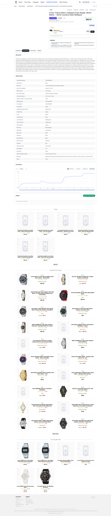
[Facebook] (94, 6)
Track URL (92, 25)
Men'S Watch (69, 9)
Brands (42, 2)
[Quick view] (18, 213)
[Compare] (18, 218)
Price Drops (27, 2)
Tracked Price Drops (29, 502)
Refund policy (18, 502)
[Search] (80, 2)
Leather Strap (76, 9)
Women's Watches (29, 501)
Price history (33, 50)
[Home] (16, 2)
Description (18, 50)
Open (92, 31)
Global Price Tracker (52, 2)
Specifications (25, 50)
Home (27, 498)
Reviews (39, 50)
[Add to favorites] (18, 216)
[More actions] (64, 18)
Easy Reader (82, 9)
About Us (17, 498)
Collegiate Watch (93, 9)
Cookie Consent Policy (20, 504)
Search (20, 2)
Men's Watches (28, 499)
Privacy (17, 501)
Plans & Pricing (63, 2)
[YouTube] (96, 6)
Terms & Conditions (19, 499)
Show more (55, 433)
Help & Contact (18, 505)
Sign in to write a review (89, 195)
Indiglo (87, 9)
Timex (51, 9)
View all (55, 264)
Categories (36, 2)
